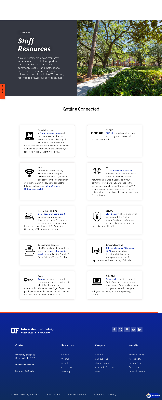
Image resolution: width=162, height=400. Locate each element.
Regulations (135, 367)
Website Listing (136, 354)
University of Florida (29, 394)
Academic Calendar (104, 367)
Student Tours (102, 362)
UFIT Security (112, 213)
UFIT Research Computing (51, 213)
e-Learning (66, 367)
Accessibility (135, 358)
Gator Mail (111, 279)
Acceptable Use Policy (105, 394)
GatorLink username (50, 133)
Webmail (65, 358)
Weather (99, 354)
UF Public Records (138, 371)
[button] (2, 91)
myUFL (64, 362)
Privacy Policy (135, 362)
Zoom (41, 279)
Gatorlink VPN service (121, 170)
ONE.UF (109, 133)
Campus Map (101, 358)
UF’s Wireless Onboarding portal (42, 187)
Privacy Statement (76, 394)
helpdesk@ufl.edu (24, 371)
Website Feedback (24, 364)
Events (98, 371)
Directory (65, 371)
